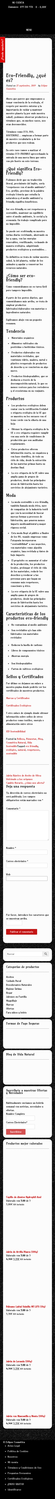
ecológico (11, 749)
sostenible (11, 753)
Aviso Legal (14, 1445)
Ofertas (10, 1008)
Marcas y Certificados (17, 698)
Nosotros (13, 1456)
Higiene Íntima (14, 988)
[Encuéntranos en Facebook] (32, 2)
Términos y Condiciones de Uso (24, 1467)
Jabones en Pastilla (16, 996)
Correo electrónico (17, 861)
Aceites (10, 976)
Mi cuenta (18, 2)
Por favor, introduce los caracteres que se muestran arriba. (27, 916)
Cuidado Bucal (13, 980)
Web (8, 874)
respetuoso (33, 749)
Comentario (13, 808)
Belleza (20, 738)
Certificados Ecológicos (18, 705)
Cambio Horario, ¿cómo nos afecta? (25, 782)
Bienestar (31, 738)
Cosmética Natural (16, 742)
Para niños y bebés (16, 1012)
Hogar (9, 992)
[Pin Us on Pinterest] (43, 2)
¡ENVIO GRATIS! (16, 1484)
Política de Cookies (18, 1451)
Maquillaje (11, 1000)
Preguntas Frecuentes (19, 1473)
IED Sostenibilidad (15, 731)
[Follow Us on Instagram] (39, 2)
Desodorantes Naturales (19, 984)
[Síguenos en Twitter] (36, 2)
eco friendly (32, 746)
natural (22, 749)
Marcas (10, 1004)
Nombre (11, 847)
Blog (40, 738)
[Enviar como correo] (29, 2)
